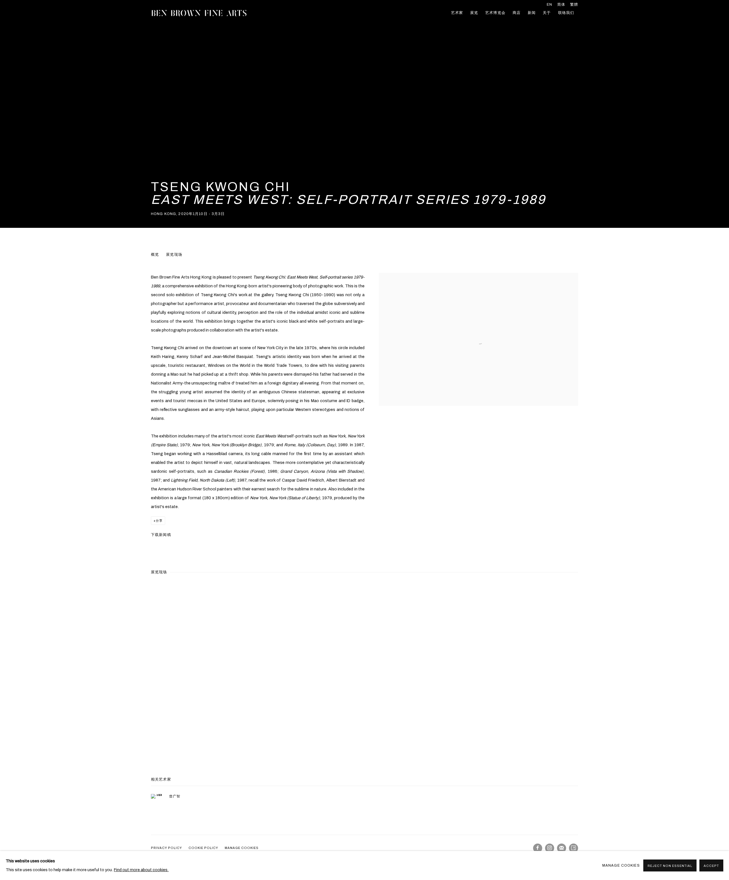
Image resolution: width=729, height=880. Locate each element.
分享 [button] (159, 520)
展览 (474, 13)
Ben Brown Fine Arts (199, 13)
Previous (23, 669)
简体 (561, 5)
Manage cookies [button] (242, 848)
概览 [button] (155, 255)
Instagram (549, 848)
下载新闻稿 (161, 535)
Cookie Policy (203, 848)
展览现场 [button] (174, 255)
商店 (517, 13)
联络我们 (566, 13)
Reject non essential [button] (670, 865)
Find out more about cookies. (141, 869)
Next (706, 669)
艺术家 (457, 13)
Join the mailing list (561, 848)
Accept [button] (711, 865)
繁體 (574, 5)
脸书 (537, 848)
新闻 (532, 13)
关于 (547, 13)
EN (549, 5)
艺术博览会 (495, 13)
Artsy (573, 848)
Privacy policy (166, 848)
